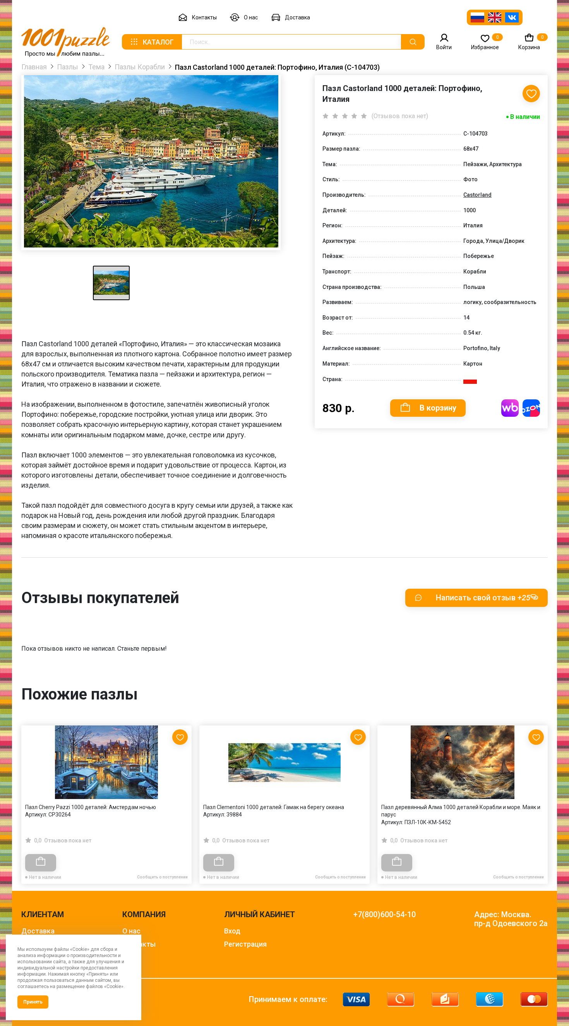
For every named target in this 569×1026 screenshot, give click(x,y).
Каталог (158, 42)
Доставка (297, 17)
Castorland (477, 195)
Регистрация (245, 944)
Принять (33, 1002)
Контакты (204, 17)
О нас (251, 17)
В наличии (525, 116)
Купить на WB (510, 408)
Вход (232, 931)
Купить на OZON (531, 408)
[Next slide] (538, 788)
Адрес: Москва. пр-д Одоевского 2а (511, 919)
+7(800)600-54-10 (384, 914)
